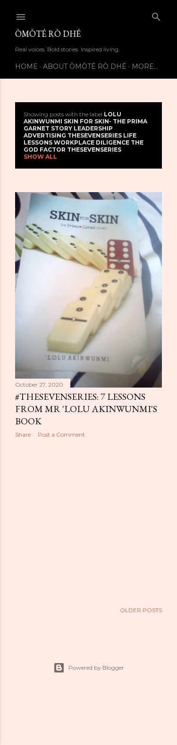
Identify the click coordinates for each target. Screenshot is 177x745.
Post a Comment (61, 434)
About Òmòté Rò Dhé (84, 66)
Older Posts (141, 610)
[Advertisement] (88, 520)
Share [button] (23, 434)
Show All (40, 156)
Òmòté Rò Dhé (48, 33)
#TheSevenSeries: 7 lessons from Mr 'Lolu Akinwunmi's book (86, 408)
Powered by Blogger (96, 667)
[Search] (156, 15)
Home (26, 66)
